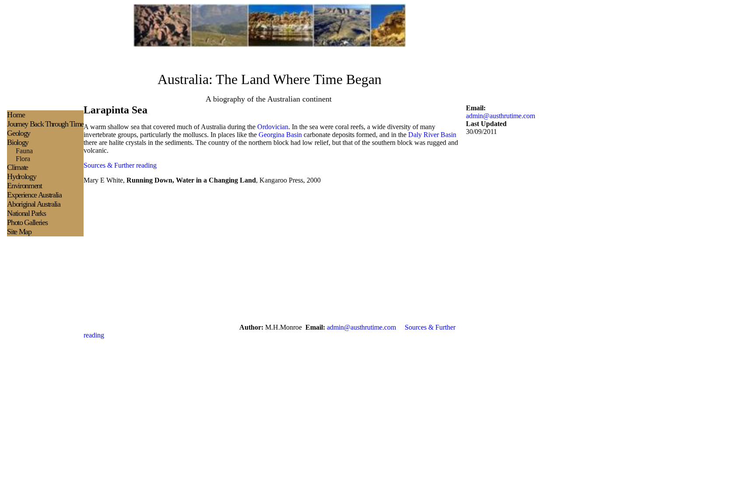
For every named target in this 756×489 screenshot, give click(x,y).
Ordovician (272, 126)
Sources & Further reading (120, 165)
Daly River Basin (432, 134)
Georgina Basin (280, 134)
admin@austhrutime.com (500, 116)
